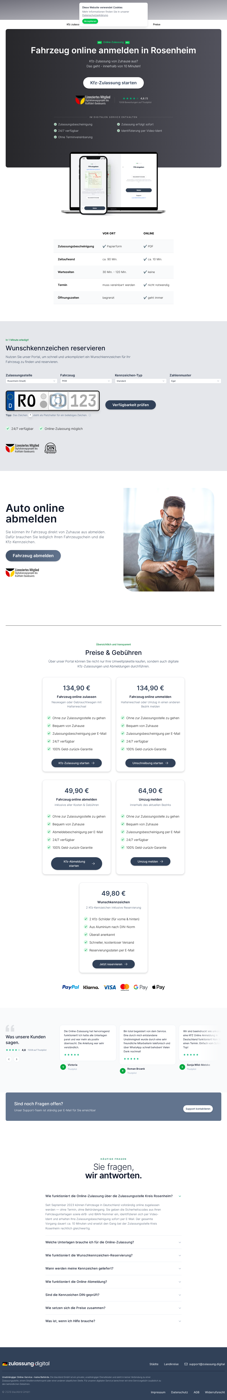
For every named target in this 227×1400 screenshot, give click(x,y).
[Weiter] (16, 1059)
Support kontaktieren (198, 1108)
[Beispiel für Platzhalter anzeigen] (90, 415)
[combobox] (31, 381)
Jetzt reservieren (111, 964)
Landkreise (171, 1364)
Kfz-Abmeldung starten (74, 863)
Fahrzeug (67, 375)
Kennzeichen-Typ (128, 375)
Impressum (158, 1392)
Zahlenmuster (180, 375)
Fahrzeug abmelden (33, 555)
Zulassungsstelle (19, 375)
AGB (196, 1392)
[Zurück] (9, 1059)
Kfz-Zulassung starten (113, 82)
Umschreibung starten (148, 763)
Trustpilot (72, 1069)
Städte (154, 1364)
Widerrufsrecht (215, 1392)
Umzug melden (148, 861)
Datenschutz (179, 1392)
